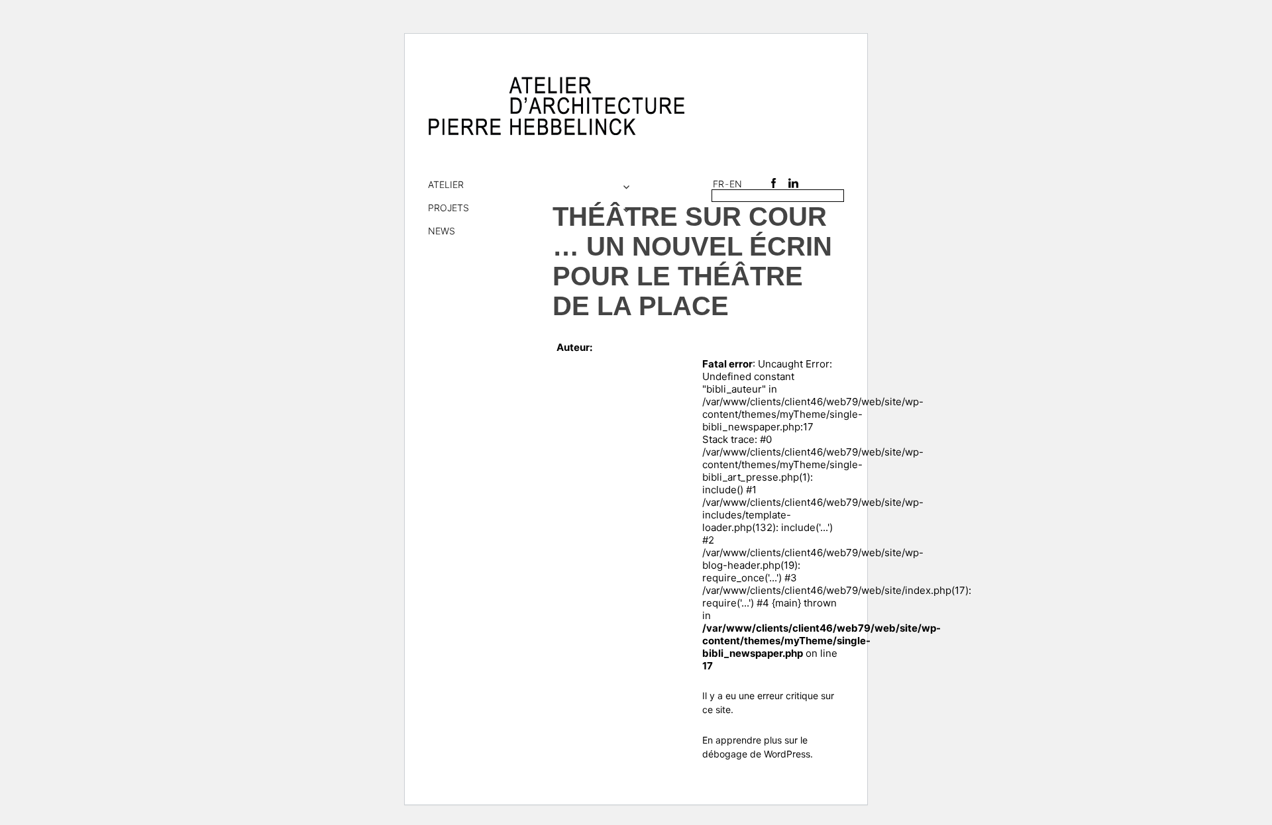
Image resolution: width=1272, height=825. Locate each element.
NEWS (441, 230)
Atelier (446, 184)
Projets (448, 207)
